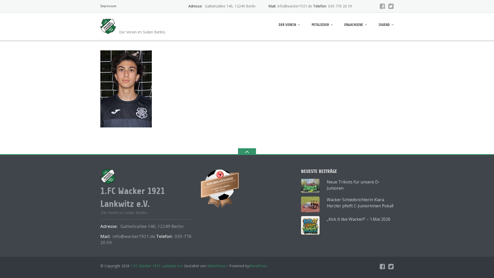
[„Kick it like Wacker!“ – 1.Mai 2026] (310, 225)
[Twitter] (391, 6)
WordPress (258, 265)
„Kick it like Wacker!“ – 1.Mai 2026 (358, 219)
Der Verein (287, 25)
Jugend (384, 25)
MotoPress (216, 265)
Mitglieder (320, 25)
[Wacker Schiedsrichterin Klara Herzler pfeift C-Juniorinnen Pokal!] (310, 204)
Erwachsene (353, 25)
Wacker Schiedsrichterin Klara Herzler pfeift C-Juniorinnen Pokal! (360, 203)
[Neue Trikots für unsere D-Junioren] (310, 186)
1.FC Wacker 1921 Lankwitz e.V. (157, 265)
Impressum (108, 6)
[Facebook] (382, 6)
